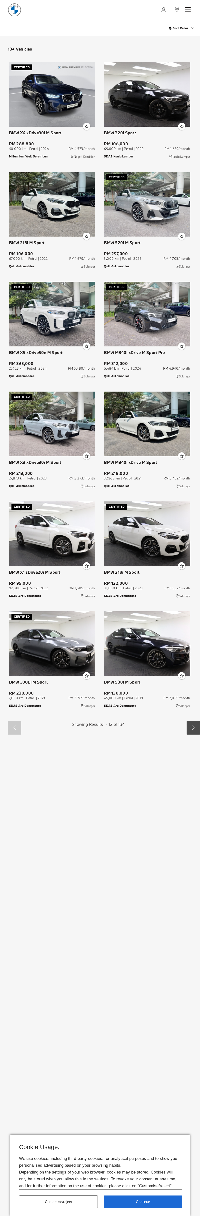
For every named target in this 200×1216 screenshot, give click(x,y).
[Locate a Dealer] (177, 10)
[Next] (193, 728)
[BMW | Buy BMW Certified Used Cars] (14, 9)
